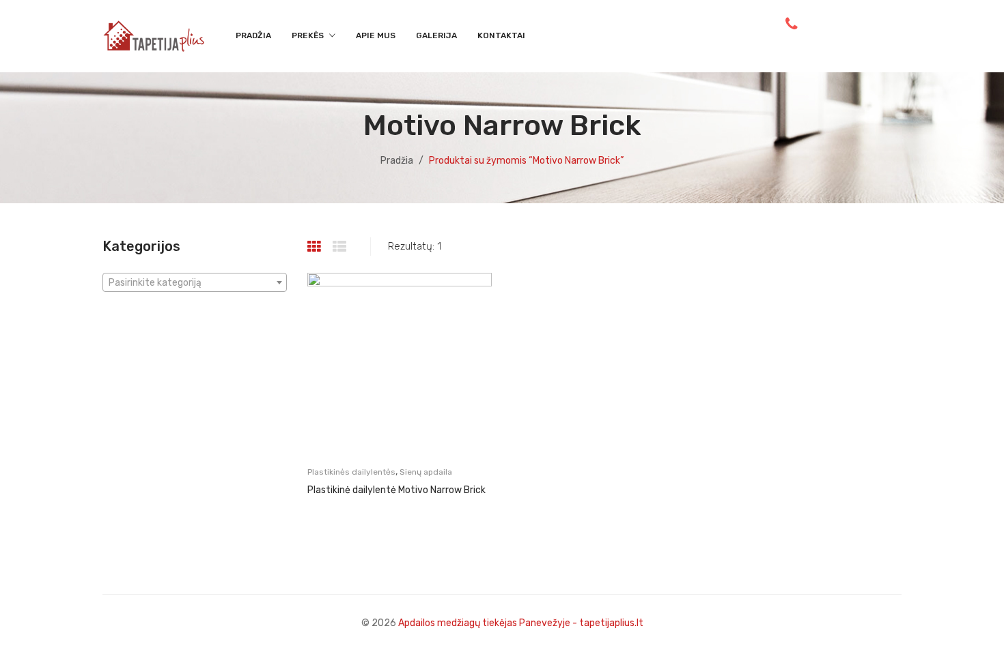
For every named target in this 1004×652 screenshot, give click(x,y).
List (341, 247)
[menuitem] (253, 36)
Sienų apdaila (426, 472)
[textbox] (194, 283)
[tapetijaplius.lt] (153, 35)
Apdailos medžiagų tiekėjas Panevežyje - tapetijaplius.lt (520, 623)
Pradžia (396, 160)
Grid (315, 247)
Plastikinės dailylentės (351, 472)
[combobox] (194, 282)
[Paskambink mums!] (791, 24)
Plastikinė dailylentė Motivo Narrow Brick (396, 490)
